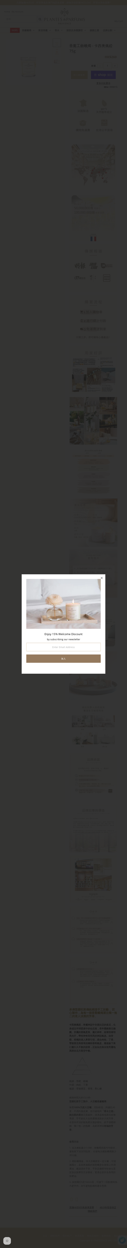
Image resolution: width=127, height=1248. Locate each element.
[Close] (101, 578)
